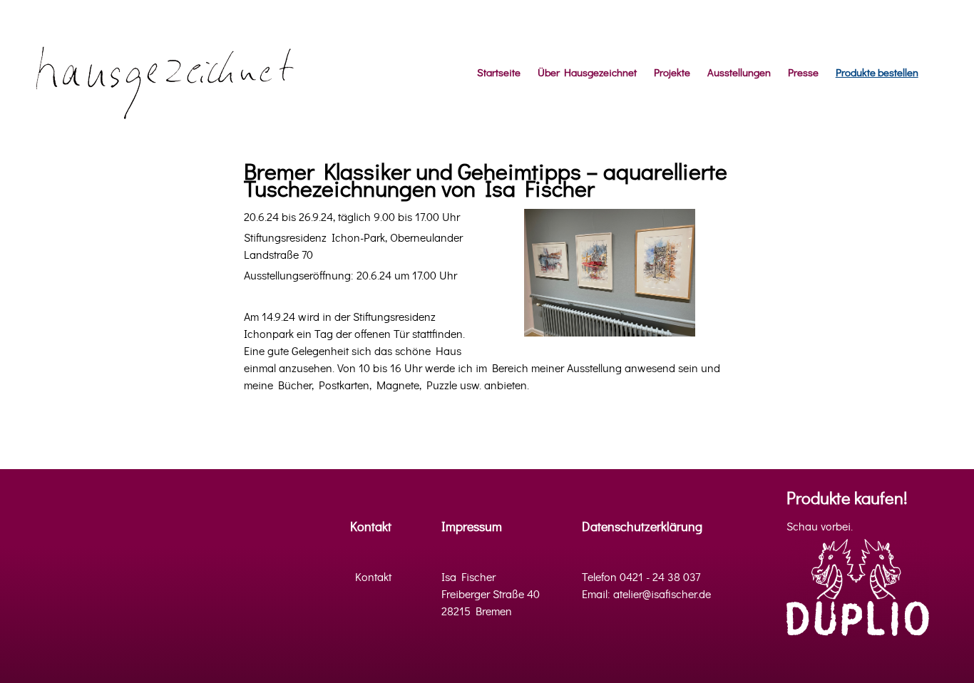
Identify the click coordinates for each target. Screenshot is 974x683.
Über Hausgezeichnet (587, 73)
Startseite (499, 73)
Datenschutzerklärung (642, 527)
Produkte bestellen (877, 73)
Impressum (471, 527)
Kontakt (370, 527)
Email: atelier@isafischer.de (646, 594)
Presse (803, 73)
